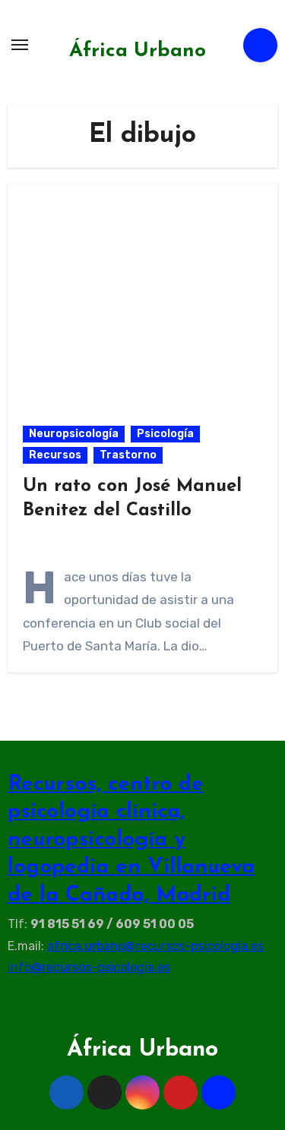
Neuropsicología (74, 433)
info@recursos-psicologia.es (89, 967)
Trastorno (128, 455)
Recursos (55, 455)
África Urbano (137, 51)
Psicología (165, 433)
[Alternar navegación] (20, 45)
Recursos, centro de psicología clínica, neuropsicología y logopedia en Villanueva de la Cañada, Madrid (131, 840)
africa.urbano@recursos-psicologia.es (155, 946)
